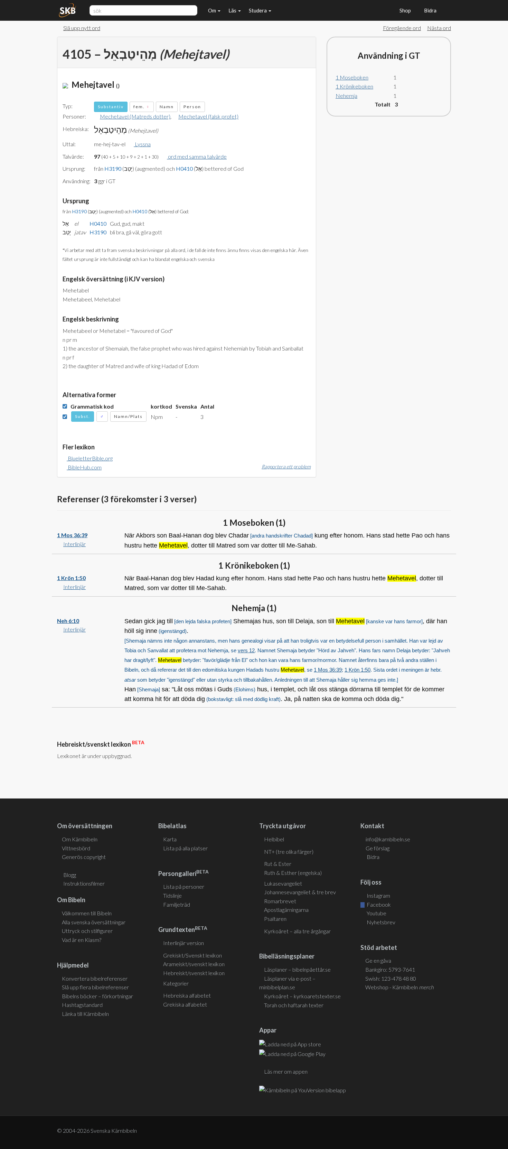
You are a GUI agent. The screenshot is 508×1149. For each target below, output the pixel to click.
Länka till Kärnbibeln (85, 1013)
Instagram (378, 895)
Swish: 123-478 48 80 (390, 978)
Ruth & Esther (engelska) (293, 872)
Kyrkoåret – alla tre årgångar (297, 931)
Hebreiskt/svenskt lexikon (194, 973)
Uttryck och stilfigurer (87, 930)
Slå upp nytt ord (81, 28)
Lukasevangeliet (283, 883)
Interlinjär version (183, 943)
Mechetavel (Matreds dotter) (135, 116)
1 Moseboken (352, 77)
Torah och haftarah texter (293, 1005)
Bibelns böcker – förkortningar (97, 996)
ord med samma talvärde (197, 156)
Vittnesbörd (76, 848)
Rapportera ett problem (286, 466)
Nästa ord (439, 28)
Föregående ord (402, 28)
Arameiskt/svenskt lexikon (194, 964)
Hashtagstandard (82, 1004)
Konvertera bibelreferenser (95, 978)
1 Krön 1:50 (71, 577)
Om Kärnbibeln (79, 839)
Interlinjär (74, 544)
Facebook (378, 904)
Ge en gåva (378, 960)
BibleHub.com (84, 467)
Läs (232, 10)
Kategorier (176, 983)
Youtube (376, 913)
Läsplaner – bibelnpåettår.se (297, 969)
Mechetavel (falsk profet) (208, 116)
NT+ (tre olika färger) (288, 851)
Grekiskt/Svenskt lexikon (192, 955)
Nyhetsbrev (380, 922)
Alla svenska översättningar (93, 922)
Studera (258, 10)
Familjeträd (176, 904)
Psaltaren (275, 918)
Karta (170, 839)
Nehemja (346, 95)
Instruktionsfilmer (84, 883)
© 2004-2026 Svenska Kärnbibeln (97, 1130)
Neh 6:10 (68, 620)
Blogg (69, 874)
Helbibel (274, 839)
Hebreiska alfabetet (187, 995)
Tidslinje (172, 895)
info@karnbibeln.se (388, 839)
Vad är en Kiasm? (81, 939)
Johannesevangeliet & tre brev (300, 892)
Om (212, 10)
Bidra (429, 10)
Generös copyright (84, 856)
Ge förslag (377, 848)
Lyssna (142, 144)
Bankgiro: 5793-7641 (390, 969)
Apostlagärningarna (286, 909)
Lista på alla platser (185, 848)
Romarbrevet (280, 901)
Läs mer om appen (286, 1071)
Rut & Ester (277, 863)
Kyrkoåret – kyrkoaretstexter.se (302, 996)
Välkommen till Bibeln (87, 913)
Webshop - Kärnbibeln (399, 987)
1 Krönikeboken (354, 86)
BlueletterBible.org (90, 458)
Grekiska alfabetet (185, 1004)
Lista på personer (183, 886)
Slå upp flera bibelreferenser (95, 987)
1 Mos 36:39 (72, 535)
